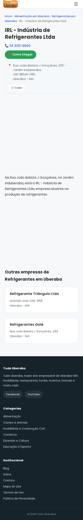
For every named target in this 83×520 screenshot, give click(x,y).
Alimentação (12, 416)
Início (8, 16)
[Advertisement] (41, 227)
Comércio (10, 435)
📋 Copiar (16, 87)
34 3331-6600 (19, 46)
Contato (9, 480)
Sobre (7, 474)
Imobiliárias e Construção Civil (24, 429)
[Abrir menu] (76, 4)
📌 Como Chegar (20, 54)
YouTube (34, 394)
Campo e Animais (15, 423)
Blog (6, 468)
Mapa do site (12, 486)
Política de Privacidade (19, 499)
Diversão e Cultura (16, 441)
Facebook (13, 394)
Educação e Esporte (17, 447)
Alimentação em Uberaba (32, 16)
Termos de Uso (13, 492)
